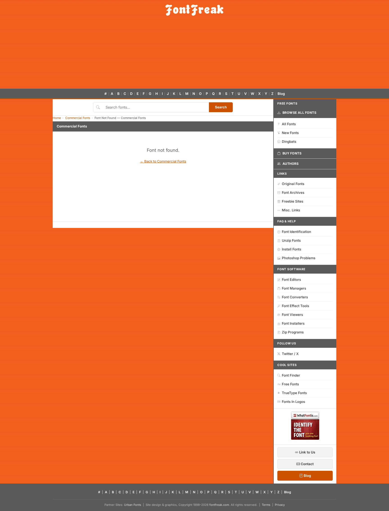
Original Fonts (293, 184)
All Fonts (289, 124)
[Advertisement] (194, 54)
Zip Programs (293, 332)
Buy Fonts (292, 153)
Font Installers (293, 323)
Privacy (280, 505)
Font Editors (291, 279)
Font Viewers (292, 314)
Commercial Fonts (77, 118)
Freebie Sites (292, 201)
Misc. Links (291, 210)
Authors (291, 163)
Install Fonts (291, 249)
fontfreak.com (219, 505)
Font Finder (291, 375)
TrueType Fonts (294, 393)
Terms (266, 505)
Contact (307, 464)
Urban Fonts (132, 505)
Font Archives (293, 192)
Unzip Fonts (291, 240)
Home (57, 118)
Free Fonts (290, 384)
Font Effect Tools (295, 306)
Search (221, 107)
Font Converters (295, 297)
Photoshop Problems (298, 258)
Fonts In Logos (293, 401)
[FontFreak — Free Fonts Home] (194, 10)
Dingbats (289, 141)
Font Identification (296, 232)
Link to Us (306, 452)
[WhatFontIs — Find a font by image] (305, 438)
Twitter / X (290, 354)
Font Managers (294, 288)
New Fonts (290, 133)
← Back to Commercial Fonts (163, 161)
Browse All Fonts (300, 112)
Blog (281, 93)
